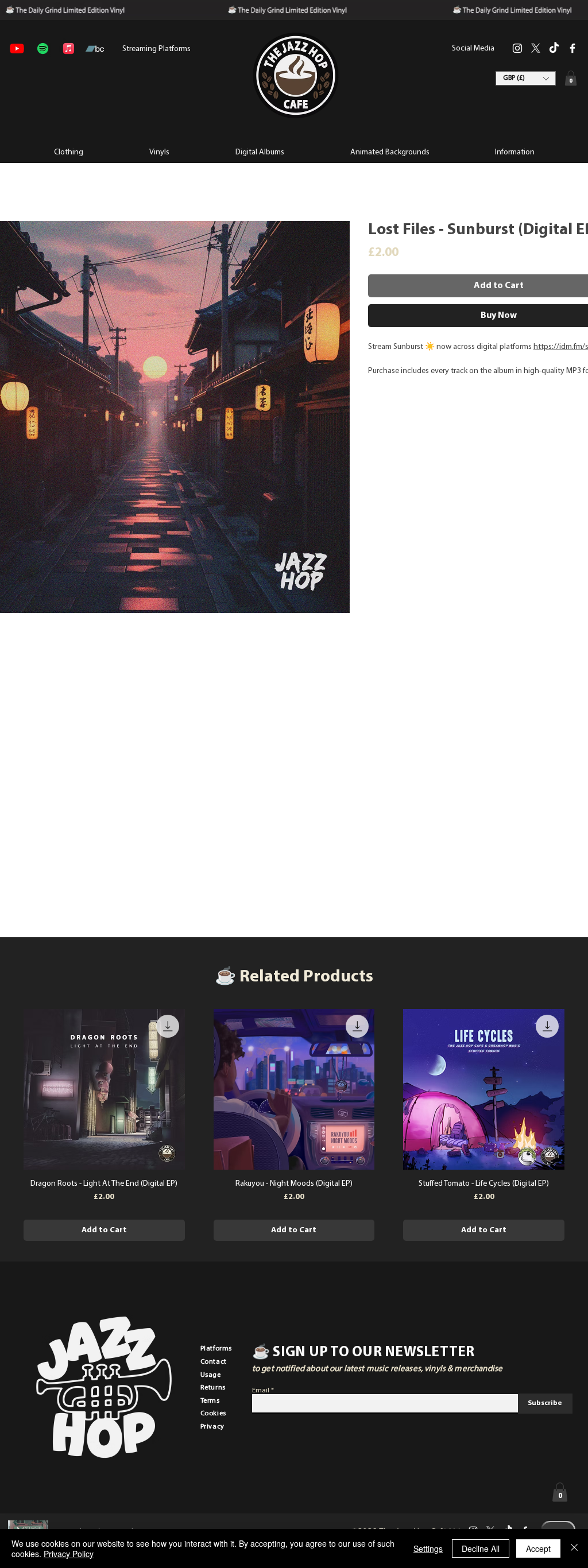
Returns (213, 1387)
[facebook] (572, 48)
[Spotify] (43, 48)
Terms (210, 1401)
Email (260, 1390)
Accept (538, 1548)
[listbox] (526, 78)
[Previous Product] (7, 1089)
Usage (210, 1375)
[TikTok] (554, 48)
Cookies (213, 1413)
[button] (514, 151)
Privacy (212, 1426)
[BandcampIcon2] (94, 48)
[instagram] (517, 48)
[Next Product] (581, 1089)
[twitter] (535, 48)
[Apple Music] (69, 48)
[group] (294, 1125)
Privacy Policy (69, 1553)
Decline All (481, 1548)
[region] (295, 75)
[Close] (574, 1548)
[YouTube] (17, 48)
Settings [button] (428, 1548)
